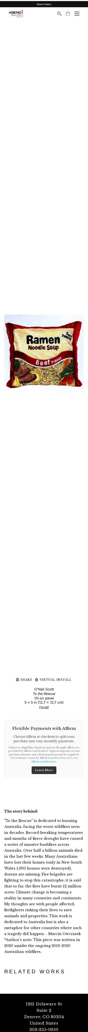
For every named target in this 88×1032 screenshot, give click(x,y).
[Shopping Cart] (68, 13)
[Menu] (76, 13)
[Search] (59, 13)
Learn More (44, 770)
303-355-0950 (44, 1030)
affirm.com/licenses (43, 761)
